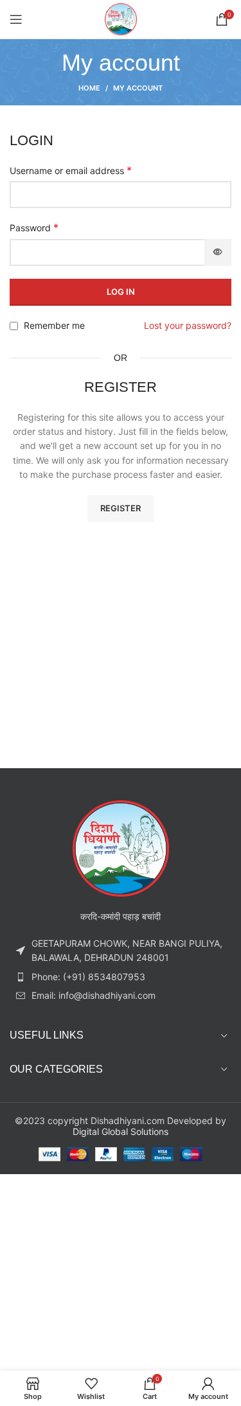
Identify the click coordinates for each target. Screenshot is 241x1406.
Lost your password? (187, 325)
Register (120, 508)
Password (34, 227)
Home (89, 87)
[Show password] (217, 252)
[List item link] (120, 977)
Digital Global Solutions (120, 1131)
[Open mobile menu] (16, 19)
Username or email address (71, 170)
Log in (121, 291)
